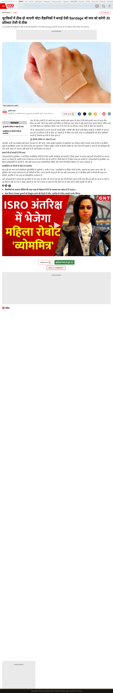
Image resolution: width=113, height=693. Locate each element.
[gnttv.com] (4, 112)
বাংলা (26, 1)
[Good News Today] (10, 7)
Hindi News (6, 13)
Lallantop (66, 1)
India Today (38, 1)
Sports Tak (95, 1)
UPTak (88, 1)
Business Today (56, 1)
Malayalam (47, 1)
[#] (84, 113)
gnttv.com (12, 110)
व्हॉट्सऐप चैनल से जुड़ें (63, 262)
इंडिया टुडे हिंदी (74, 1)
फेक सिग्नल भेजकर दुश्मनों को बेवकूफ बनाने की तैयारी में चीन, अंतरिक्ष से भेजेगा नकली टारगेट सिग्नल (42, 193)
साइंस (15, 13)
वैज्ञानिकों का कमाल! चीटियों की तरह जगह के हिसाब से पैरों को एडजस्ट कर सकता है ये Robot (40, 189)
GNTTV (21, 1)
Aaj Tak (31, 1)
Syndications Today (76, 691)
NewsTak (81, 1)
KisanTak (102, 1)
